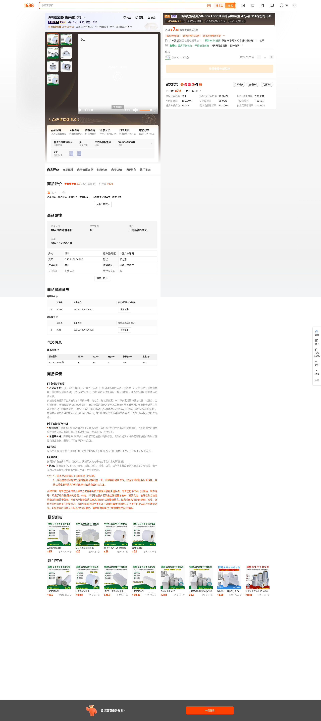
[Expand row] (51, 309)
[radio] (66, 184)
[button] (118, 77)
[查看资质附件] (71, 153)
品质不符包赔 (185, 45)
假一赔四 (234, 45)
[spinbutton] (265, 57)
